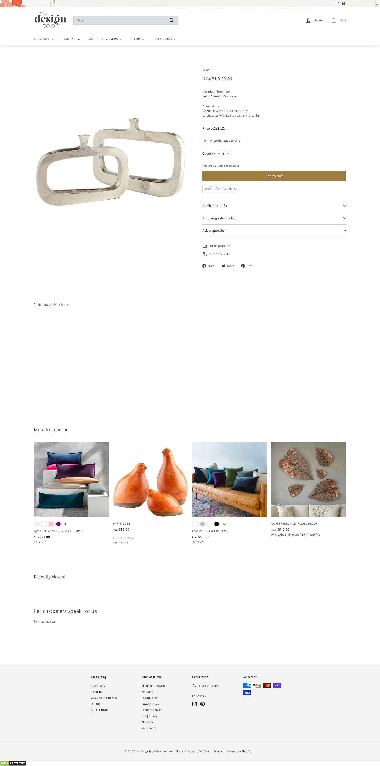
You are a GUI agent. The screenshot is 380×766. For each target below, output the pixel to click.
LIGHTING (69, 39)
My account (149, 728)
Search (218, 751)
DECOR (135, 39)
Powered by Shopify (239, 751)
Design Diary (149, 716)
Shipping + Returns (153, 685)
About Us (147, 722)
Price (206, 128)
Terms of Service (152, 710)
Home (205, 69)
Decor (62, 429)
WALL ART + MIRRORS (104, 39)
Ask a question (214, 230)
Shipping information (220, 218)
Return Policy (150, 698)
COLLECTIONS (162, 39)
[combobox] (125, 20)
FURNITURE (42, 39)
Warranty (147, 692)
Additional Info (214, 205)
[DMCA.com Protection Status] (190, 763)
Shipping (207, 165)
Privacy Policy (150, 704)
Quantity (208, 153)
